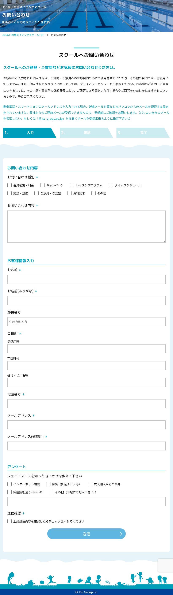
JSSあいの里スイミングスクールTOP (23, 35)
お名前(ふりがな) (20, 290)
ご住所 (12, 333)
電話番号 (14, 394)
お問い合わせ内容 (20, 205)
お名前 (12, 269)
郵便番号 (14, 312)
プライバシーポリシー (94, 84)
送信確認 (14, 513)
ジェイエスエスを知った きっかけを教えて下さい (44, 475)
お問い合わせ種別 (20, 176)
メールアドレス (19, 415)
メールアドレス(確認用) (25, 436)
